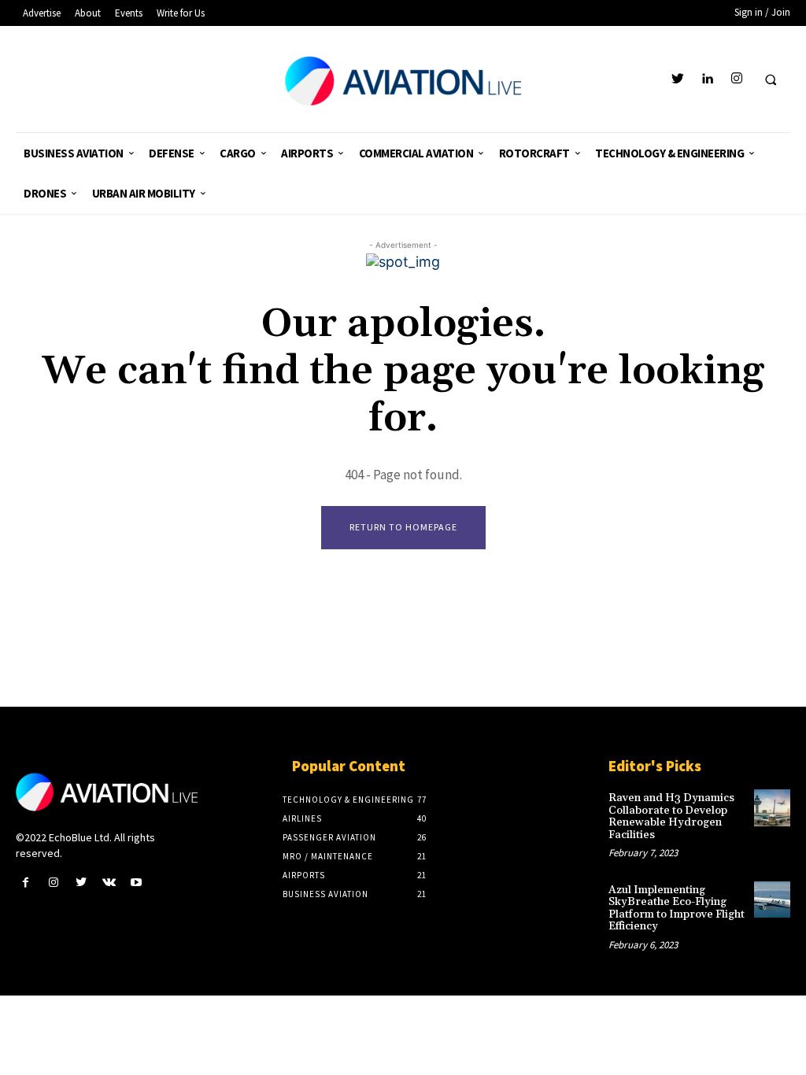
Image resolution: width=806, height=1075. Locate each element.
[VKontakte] (109, 882)
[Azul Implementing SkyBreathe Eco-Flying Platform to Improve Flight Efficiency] (772, 899)
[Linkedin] (707, 79)
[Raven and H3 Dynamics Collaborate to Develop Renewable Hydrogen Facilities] (772, 807)
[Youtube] (136, 882)
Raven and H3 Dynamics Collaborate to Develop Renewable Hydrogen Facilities (671, 816)
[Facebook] (25, 882)
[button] (770, 79)
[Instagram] (736, 79)
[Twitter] (678, 79)
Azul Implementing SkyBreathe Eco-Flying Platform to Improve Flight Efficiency (676, 908)
